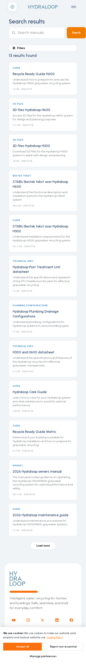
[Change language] (12, 6)
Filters (21, 48)
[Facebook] (71, 620)
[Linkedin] (57, 620)
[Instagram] (28, 620)
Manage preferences (43, 656)
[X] (42, 620)
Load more (43, 545)
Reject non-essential (63, 646)
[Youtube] (14, 620)
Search (76, 32)
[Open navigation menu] (73, 6)
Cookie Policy (55, 637)
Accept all (22, 646)
